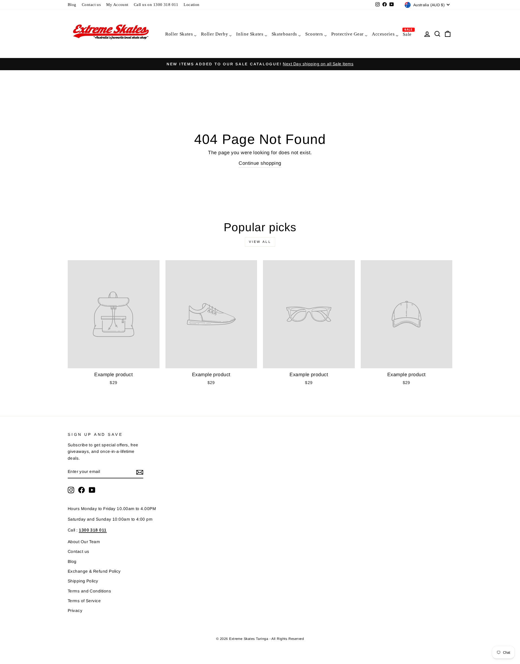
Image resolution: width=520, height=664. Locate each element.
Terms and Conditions (89, 591)
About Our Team (84, 541)
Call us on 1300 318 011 (156, 4)
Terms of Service (84, 600)
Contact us (91, 4)
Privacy (75, 610)
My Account (117, 4)
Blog (72, 4)
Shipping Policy (83, 581)
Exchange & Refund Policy (94, 571)
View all (260, 242)
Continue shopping (260, 163)
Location (192, 4)
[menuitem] (181, 34)
